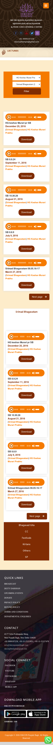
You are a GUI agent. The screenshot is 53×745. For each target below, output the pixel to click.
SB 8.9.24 (10, 159)
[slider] (41, 117)
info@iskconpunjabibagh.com (16, 645)
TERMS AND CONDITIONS (16, 612)
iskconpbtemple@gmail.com (26, 41)
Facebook (10, 665)
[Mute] (35, 117)
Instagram (11, 676)
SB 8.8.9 (9, 232)
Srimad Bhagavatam (16, 129)
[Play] (8, 117)
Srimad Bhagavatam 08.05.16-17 (22, 268)
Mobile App (11, 687)
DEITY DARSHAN (12, 588)
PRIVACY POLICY (12, 602)
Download (26, 139)
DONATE (8, 598)
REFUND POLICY (12, 607)
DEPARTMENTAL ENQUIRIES (17, 616)
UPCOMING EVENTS (13, 593)
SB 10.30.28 (11, 195)
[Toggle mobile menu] (46, 5)
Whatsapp (10, 682)
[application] (26, 117)
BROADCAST (10, 584)
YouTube (9, 671)
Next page (37, 296)
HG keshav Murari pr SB (18, 122)
